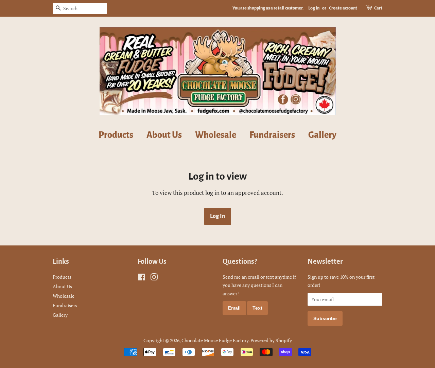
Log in (313, 8)
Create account (343, 8)
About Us (164, 135)
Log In (217, 216)
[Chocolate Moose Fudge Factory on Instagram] (154, 278)
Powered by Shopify (271, 340)
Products (116, 135)
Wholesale (215, 135)
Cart (378, 8)
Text (257, 308)
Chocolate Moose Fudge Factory (214, 340)
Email (234, 308)
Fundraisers (272, 135)
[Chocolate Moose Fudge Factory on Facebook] (141, 278)
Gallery (322, 135)
